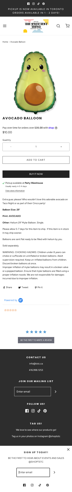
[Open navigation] (4, 25)
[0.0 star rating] (22, 310)
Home (5, 42)
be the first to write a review (36, 340)
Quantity (7, 140)
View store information (15, 190)
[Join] (55, 391)
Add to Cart (36, 160)
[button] (36, 82)
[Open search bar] (58, 25)
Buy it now (36, 174)
